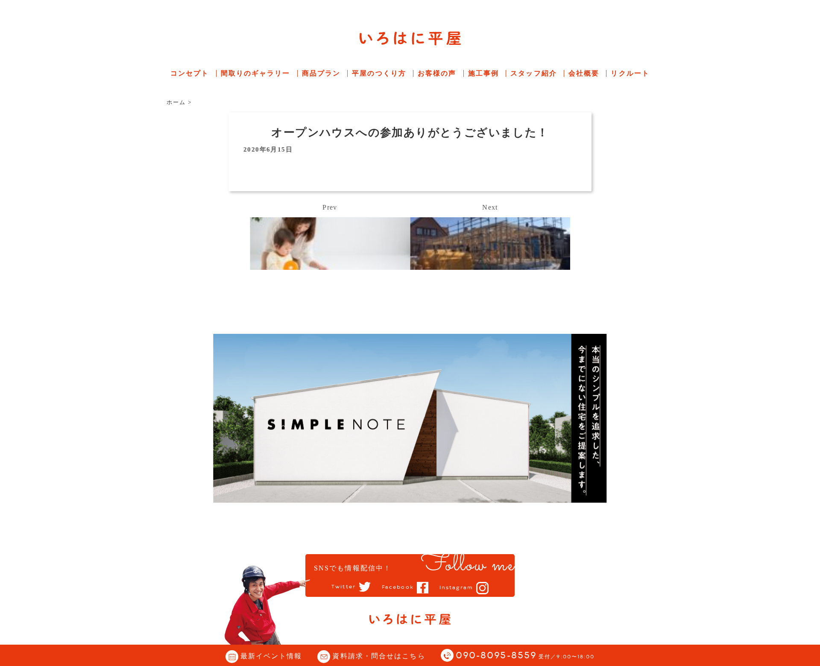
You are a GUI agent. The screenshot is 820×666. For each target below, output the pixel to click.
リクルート (630, 73)
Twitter (343, 587)
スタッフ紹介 (533, 73)
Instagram (456, 588)
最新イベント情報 (271, 656)
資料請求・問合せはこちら (378, 656)
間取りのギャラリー (255, 73)
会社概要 (583, 73)
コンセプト (189, 73)
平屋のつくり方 (379, 73)
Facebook (398, 587)
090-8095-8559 (525, 656)
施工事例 (483, 73)
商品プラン (321, 73)
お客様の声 (437, 73)
